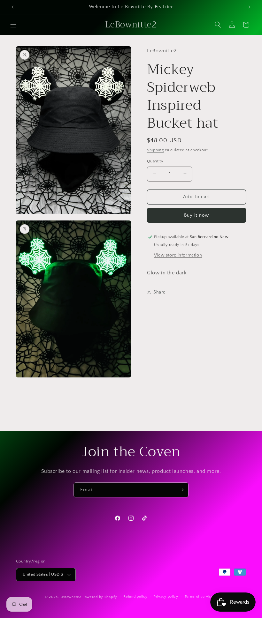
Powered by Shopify (99, 597)
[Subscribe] (181, 489)
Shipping (155, 150)
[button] (13, 25)
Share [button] (159, 292)
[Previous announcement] (12, 7)
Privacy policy (166, 597)
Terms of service (199, 597)
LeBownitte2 (70, 597)
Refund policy (135, 597)
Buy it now (196, 215)
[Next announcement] (250, 7)
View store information (178, 255)
